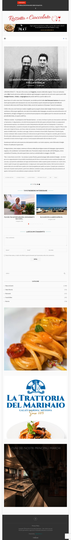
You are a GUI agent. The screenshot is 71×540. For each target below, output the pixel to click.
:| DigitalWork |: (38, 534)
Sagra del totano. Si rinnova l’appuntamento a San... (33, 5)
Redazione (31, 85)
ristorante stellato (42, 177)
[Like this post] (32, 184)
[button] (27, 2)
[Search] (66, 38)
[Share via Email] (39, 184)
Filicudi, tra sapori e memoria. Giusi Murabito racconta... (19, 218)
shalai (55, 177)
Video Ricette (36, 289)
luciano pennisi (31, 177)
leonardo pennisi (20, 177)
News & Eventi (36, 286)
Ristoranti (36, 293)
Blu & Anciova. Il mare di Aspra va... (51, 217)
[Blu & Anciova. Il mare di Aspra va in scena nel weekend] (51, 204)
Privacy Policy (35, 526)
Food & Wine (36, 297)
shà (50, 177)
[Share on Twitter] (35, 184)
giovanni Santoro (9, 177)
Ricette (36, 301)
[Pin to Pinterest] (37, 184)
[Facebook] (35, 8)
